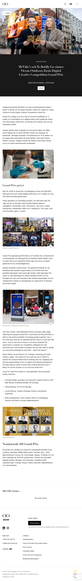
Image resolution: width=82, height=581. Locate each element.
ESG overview (27, 547)
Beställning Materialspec (31, 559)
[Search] (65, 4)
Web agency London (8, 576)
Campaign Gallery (28, 551)
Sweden (6, 549)
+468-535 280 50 (9, 539)
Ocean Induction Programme (32, 555)
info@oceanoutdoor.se (10, 543)
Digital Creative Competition (36, 82)
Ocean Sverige (50, 82)
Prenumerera (34, 523)
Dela (42, 88)
